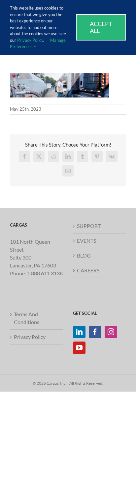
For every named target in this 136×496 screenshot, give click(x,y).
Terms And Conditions (26, 318)
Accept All (101, 27)
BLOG (84, 255)
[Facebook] (95, 332)
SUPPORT (89, 226)
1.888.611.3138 (45, 273)
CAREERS (88, 270)
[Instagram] (111, 332)
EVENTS (86, 240)
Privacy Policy (30, 337)
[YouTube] (79, 348)
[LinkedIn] (79, 332)
